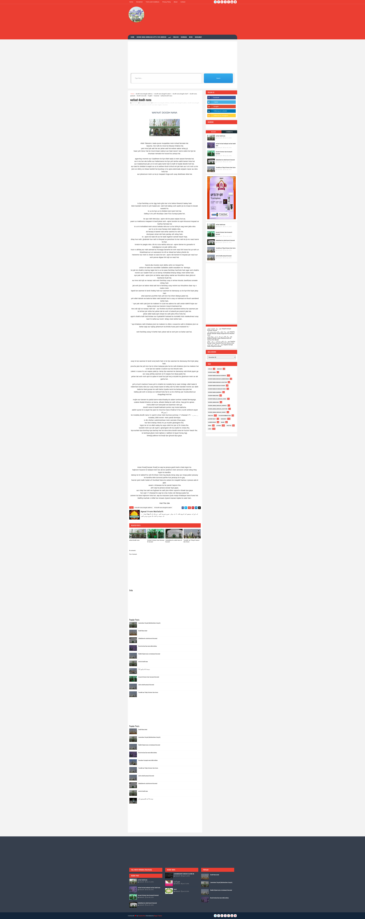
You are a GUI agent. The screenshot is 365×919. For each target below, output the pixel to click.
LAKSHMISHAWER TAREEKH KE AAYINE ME (184, 874)
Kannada (184, 37)
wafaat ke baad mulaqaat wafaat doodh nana (149, 887)
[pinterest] (235, 1)
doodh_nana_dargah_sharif (217, 412)
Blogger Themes (158, 916)
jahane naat (212, 419)
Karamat (156, 96)
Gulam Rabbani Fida (225, 415)
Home (131, 2)
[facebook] (218, 1)
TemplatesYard (141, 916)
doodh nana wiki (141, 96)
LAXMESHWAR (212, 422)
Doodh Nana (212, 372)
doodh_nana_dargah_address (217, 405)
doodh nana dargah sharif (180, 94)
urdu (209, 429)
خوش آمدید (177, 881)
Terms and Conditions (152, 2)
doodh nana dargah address (144, 94)
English (150, 96)
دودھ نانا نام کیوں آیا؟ (144, 669)
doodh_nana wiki (213, 402)
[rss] (228, 1)
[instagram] (225, 1)
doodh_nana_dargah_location (217, 409)
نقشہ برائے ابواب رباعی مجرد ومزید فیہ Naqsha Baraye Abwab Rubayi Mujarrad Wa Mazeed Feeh (221, 333)
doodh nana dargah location (162, 94)
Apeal (175, 889)
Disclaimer (139, 2)
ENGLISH (176, 37)
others (218, 425)
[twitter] (215, 1)
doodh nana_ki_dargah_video (217, 399)
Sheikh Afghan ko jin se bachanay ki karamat (149, 654)
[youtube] (232, 1)
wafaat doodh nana (134, 540)
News (191, 37)
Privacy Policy (166, 2)
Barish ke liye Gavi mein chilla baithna (147, 646)
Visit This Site (164, 503)
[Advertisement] (202, 19)
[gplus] (222, 1)
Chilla (210, 369)
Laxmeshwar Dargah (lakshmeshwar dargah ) (149, 623)
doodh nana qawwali (140, 105)
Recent (213, 132)
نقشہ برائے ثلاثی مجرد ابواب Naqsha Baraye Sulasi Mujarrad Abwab (220, 345)
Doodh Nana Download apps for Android (151, 37)
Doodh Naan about (142, 631)
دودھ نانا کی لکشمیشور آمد (145, 799)
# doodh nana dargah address (143, 507)
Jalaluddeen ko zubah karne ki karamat (173, 541)
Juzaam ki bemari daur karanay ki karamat (155, 541)
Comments (229, 132)
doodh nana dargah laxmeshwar (218, 379)
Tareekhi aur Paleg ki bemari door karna (192, 541)
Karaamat (198, 37)
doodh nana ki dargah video (217, 389)
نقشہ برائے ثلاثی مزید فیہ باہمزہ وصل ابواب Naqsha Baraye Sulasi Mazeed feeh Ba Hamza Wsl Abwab (219, 338)
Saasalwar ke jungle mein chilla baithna (148, 760)
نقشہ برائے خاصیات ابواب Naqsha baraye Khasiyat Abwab (219, 329)
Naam (222, 422)
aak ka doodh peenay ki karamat (146, 685)
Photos (229, 425)
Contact (183, 2)
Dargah (219, 369)
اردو (170, 37)
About (175, 2)
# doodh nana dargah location (163, 507)
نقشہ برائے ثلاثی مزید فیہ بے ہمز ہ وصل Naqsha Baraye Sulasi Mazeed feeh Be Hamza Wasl (221, 342)
